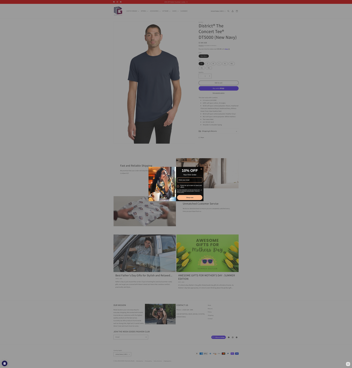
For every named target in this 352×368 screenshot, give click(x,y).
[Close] (201, 169)
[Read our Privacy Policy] (201, 190)
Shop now (189, 197)
